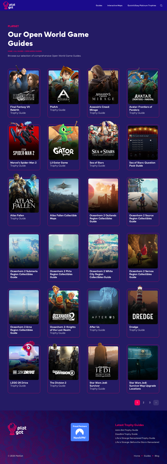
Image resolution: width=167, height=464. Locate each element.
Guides (99, 5)
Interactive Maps (114, 5)
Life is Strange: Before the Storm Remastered (137, 442)
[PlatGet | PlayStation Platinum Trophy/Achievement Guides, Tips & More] (9, 5)
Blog (157, 455)
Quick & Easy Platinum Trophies (142, 5)
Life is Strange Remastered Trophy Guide (135, 438)
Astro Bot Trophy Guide (126, 430)
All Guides (18, 51)
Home (10, 51)
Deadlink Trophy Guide (126, 434)
